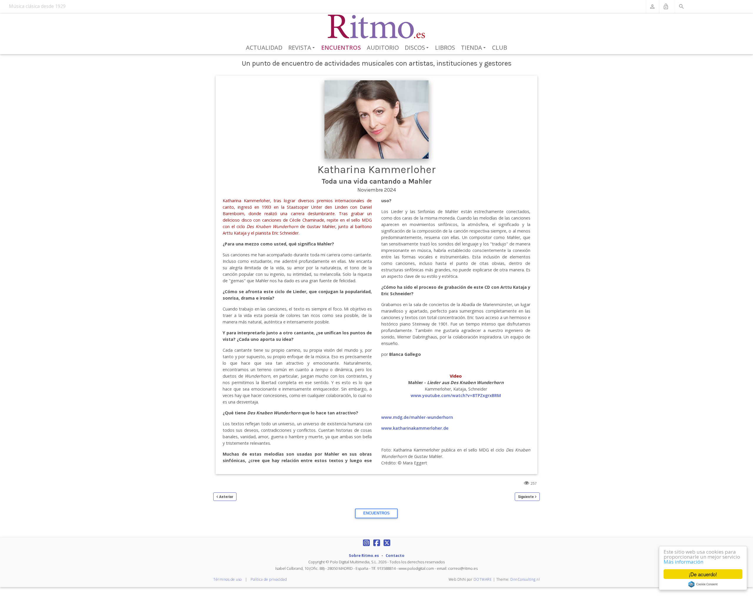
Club (499, 48)
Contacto (395, 555)
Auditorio (383, 48)
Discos (418, 48)
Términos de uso (227, 579)
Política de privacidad (269, 579)
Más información (683, 561)
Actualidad (264, 48)
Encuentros (341, 48)
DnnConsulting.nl (525, 579)
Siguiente (526, 496)
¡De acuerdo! (703, 574)
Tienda (474, 48)
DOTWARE (483, 579)
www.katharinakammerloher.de (415, 428)
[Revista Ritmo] (376, 27)
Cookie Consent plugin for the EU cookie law (703, 584)
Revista (302, 48)
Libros (445, 48)
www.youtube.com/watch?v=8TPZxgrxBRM (456, 395)
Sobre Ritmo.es (364, 555)
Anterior (226, 496)
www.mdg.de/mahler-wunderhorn (417, 417)
